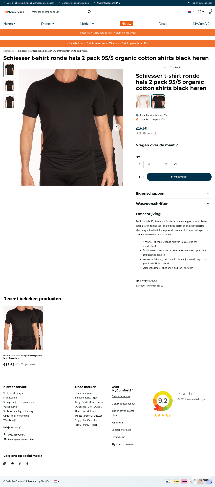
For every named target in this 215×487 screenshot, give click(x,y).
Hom (77, 411)
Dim (90, 406)
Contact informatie (121, 429)
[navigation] (9, 69)
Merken (85, 23)
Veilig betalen (10, 406)
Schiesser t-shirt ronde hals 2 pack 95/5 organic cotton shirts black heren (22, 357)
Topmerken (81, 393)
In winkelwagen (179, 176)
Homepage (8, 50)
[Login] (201, 12)
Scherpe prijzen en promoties (18, 402)
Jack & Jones (89, 411)
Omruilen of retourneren (16, 415)
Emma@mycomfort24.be (21, 439)
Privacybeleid (118, 437)
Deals (163, 23)
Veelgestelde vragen (13, 393)
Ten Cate (87, 420)
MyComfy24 (202, 23)
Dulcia (97, 406)
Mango (78, 415)
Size (138, 156)
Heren (8, 23)
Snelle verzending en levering (18, 411)
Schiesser (97, 415)
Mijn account (10, 397)
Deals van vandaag (121, 396)
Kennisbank (117, 422)
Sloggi (78, 420)
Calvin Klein (88, 402)
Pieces (87, 415)
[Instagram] (4, 463)
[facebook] (20, 464)
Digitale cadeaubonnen (123, 403)
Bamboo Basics (83, 397)
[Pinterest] (12, 463)
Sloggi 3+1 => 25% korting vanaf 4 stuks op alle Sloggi (108, 32)
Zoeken (89, 12)
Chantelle (81, 406)
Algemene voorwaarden (124, 444)
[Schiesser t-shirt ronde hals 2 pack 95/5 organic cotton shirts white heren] (143, 101)
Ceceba (99, 402)
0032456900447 (17, 434)
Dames (46, 23)
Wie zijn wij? (9, 420)
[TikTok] (27, 463)
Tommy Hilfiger (89, 424)
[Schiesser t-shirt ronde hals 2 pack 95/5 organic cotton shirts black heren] (158, 101)
